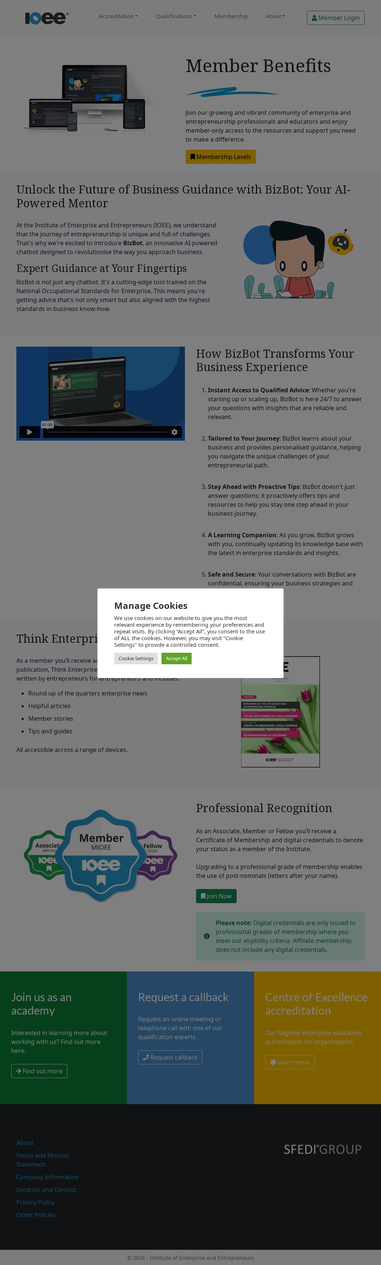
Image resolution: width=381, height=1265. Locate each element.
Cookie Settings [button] (136, 658)
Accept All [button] (176, 658)
